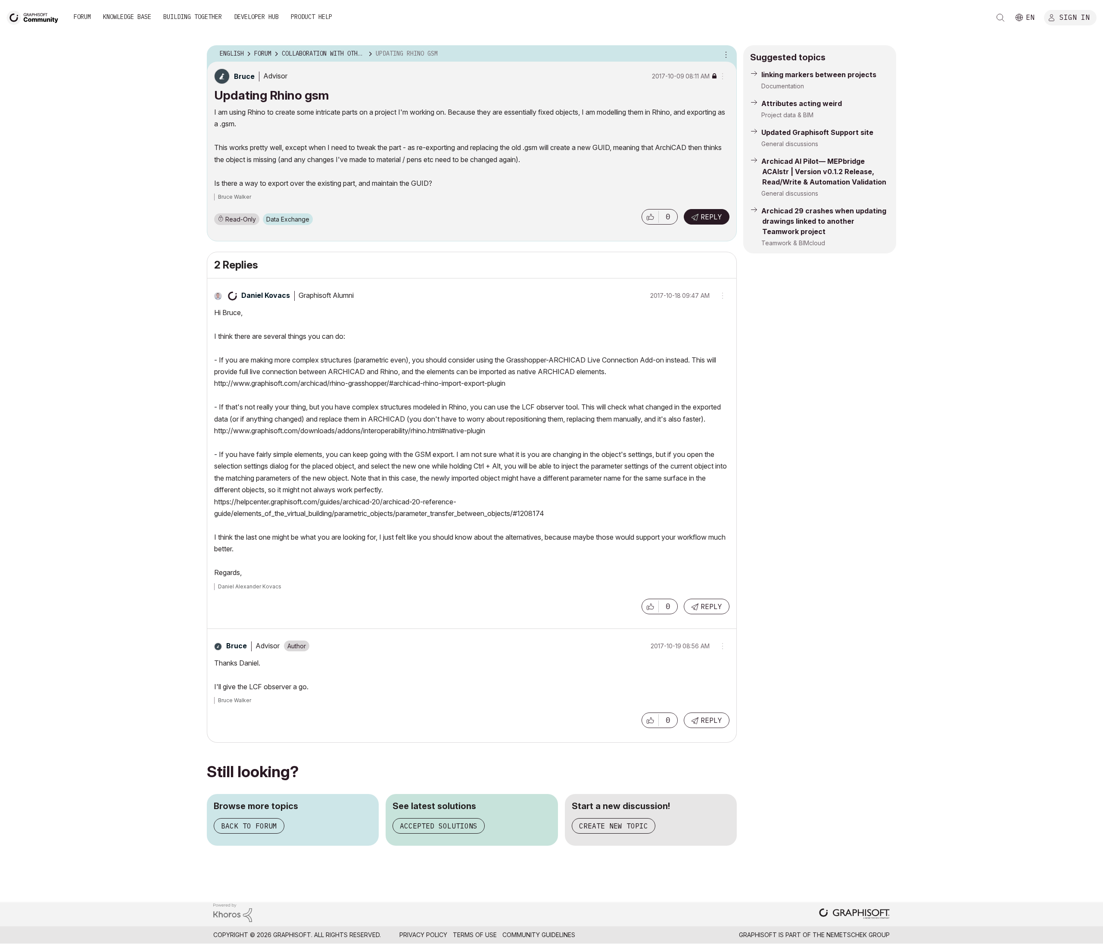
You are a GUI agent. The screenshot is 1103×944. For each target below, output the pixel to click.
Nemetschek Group (858, 934)
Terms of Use (475, 934)
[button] (650, 216)
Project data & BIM (787, 115)
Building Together (192, 17)
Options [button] (724, 54)
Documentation (782, 86)
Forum (82, 17)
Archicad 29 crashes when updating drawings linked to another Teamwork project (823, 221)
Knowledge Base (127, 17)
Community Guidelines (538, 934)
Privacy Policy (423, 934)
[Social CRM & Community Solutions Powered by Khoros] (232, 912)
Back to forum (249, 826)
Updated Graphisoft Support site (817, 132)
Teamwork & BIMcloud (793, 243)
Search (1000, 17)
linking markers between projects (818, 74)
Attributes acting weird (801, 103)
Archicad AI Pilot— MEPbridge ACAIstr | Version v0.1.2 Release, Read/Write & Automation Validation (823, 171)
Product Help (311, 17)
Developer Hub (256, 17)
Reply (711, 217)
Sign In (1074, 17)
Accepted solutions (438, 826)
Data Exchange (287, 219)
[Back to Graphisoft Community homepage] (35, 16)
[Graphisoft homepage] (854, 914)
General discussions (789, 143)
